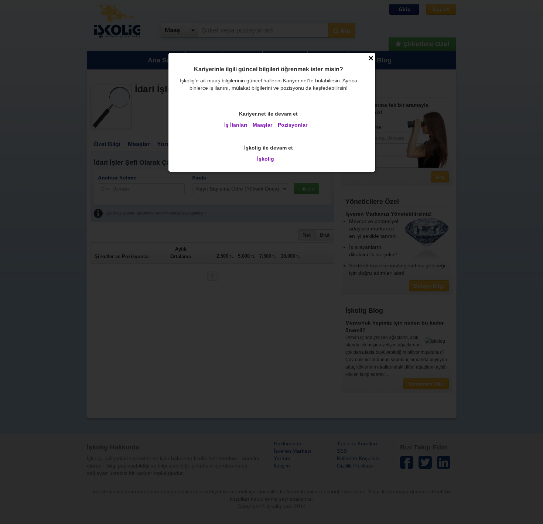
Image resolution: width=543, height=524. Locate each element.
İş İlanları (235, 125)
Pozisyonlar (292, 125)
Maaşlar (262, 125)
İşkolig (265, 159)
